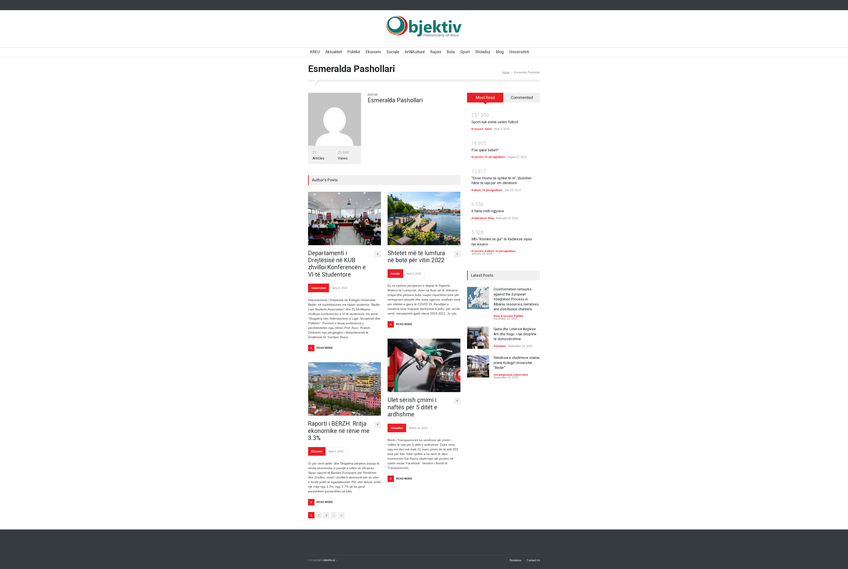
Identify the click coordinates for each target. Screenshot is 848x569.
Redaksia (515, 560)
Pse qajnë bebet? (485, 150)
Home (506, 72)
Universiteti (519, 51)
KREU (315, 51)
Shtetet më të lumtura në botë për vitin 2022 (416, 257)
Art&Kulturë (415, 51)
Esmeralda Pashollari (395, 100)
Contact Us (533, 560)
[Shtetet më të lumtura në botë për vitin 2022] (424, 218)
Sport (465, 51)
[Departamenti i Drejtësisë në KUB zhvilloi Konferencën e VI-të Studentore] (344, 218)
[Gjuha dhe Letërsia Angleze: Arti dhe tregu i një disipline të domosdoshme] (478, 338)
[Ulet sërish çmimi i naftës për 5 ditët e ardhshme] (424, 365)
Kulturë (476, 190)
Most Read (485, 97)
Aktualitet (333, 51)
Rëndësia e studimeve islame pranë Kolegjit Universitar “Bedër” (516, 363)
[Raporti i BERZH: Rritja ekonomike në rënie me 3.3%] (344, 389)
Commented (522, 97)
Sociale (392, 51)
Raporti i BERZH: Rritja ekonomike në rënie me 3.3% (338, 431)
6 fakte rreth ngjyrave (487, 211)
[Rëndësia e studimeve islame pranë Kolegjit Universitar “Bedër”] (478, 366)
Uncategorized (503, 374)
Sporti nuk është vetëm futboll (494, 122)
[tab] (485, 99)
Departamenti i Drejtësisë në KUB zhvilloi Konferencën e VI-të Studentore (337, 264)
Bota (451, 51)
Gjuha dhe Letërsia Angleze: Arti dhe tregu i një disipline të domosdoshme (515, 334)
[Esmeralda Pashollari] (334, 119)
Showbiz (482, 51)
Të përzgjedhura (495, 157)
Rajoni (435, 51)
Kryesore (477, 129)
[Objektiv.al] (424, 30)
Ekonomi (373, 51)
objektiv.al (329, 560)
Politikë (353, 51)
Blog (500, 51)
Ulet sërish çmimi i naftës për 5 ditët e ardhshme (412, 407)
